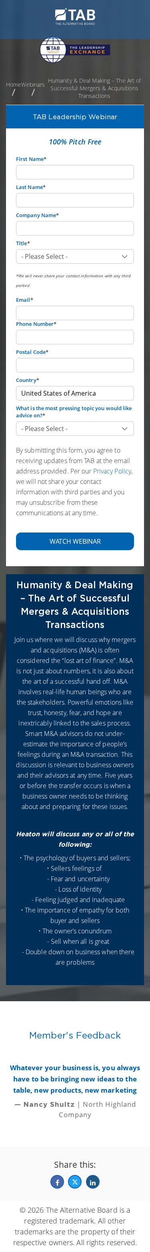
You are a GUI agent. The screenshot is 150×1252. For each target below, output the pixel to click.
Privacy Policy (112, 471)
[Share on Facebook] (57, 1182)
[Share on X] (75, 1182)
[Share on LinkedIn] (93, 1182)
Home (13, 84)
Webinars (33, 84)
